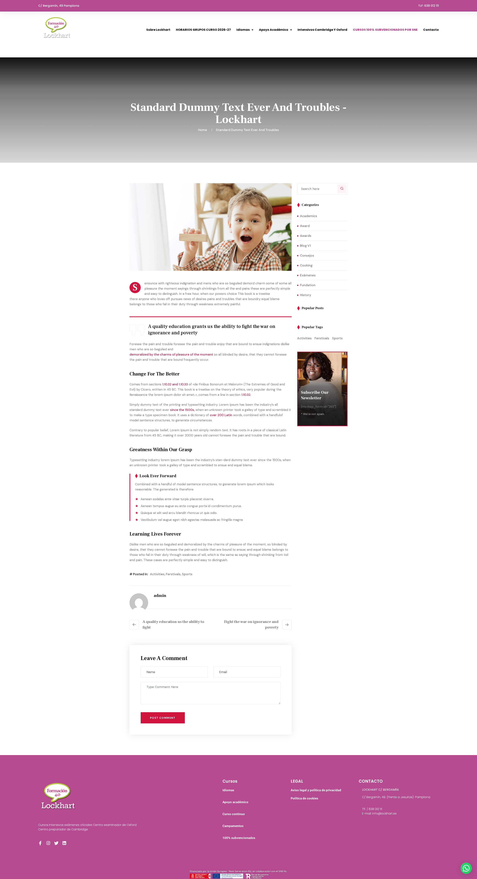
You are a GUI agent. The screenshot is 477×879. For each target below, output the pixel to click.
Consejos (307, 255)
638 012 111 (431, 6)
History (305, 295)
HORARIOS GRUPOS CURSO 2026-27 (203, 30)
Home (203, 130)
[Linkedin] (64, 843)
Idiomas (243, 30)
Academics (308, 216)
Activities (157, 574)
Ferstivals (173, 574)
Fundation (307, 285)
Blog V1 (305, 246)
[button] (466, 868)
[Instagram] (48, 843)
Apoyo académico (273, 30)
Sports (187, 574)
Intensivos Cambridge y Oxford (322, 30)
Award (305, 226)
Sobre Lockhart (158, 30)
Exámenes (308, 275)
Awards (305, 236)
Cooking (306, 265)
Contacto (431, 30)
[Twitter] (56, 843)
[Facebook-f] (40, 843)
